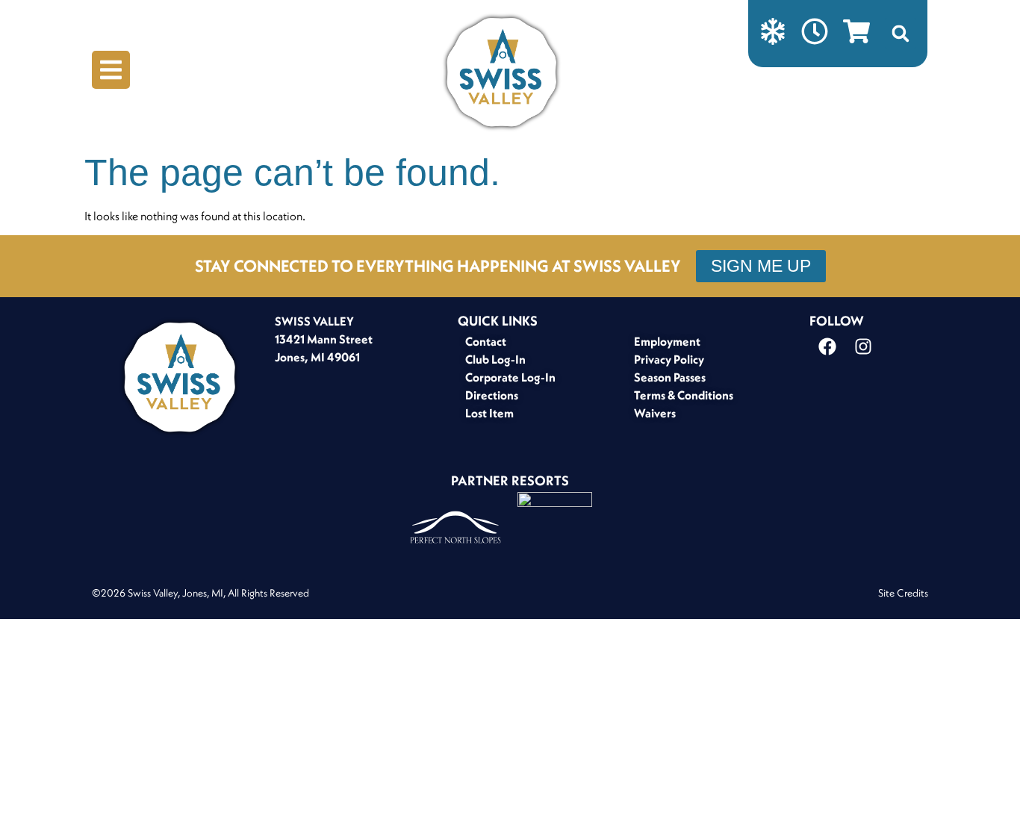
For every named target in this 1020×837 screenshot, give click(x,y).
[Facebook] (827, 346)
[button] (900, 33)
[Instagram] (863, 346)
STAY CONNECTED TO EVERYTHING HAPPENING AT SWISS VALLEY (438, 265)
